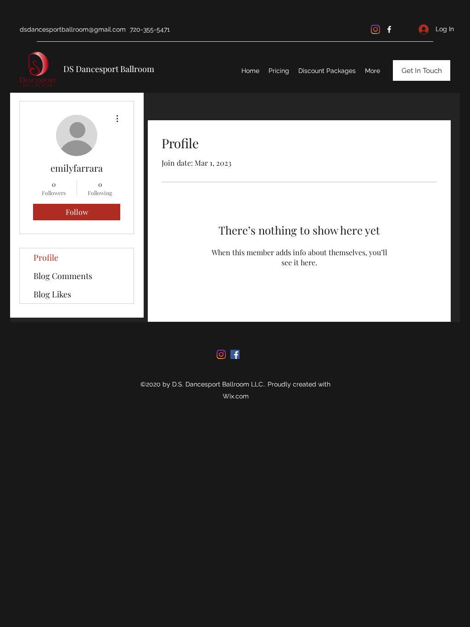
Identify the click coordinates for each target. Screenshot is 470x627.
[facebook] (389, 29)
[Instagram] (375, 29)
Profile (46, 257)
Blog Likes (52, 294)
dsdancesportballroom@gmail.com (73, 29)
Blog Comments (63, 275)
